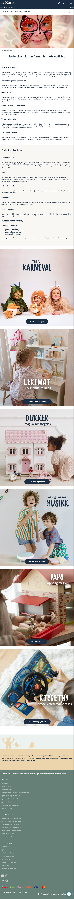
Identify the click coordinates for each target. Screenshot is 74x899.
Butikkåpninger (6, 789)
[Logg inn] (59, 3)
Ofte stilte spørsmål (8, 868)
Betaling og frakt (7, 853)
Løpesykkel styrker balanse (11, 818)
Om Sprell (4, 783)
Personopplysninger (8, 862)
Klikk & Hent (5, 865)
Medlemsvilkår (6, 859)
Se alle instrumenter (37, 562)
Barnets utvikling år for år (10, 837)
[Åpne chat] (69, 894)
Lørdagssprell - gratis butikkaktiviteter (15, 792)
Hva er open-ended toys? (10, 824)
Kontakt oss (5, 847)
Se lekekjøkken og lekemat (37, 402)
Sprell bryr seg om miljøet (10, 796)
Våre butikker (6, 786)
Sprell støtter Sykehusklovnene (12, 799)
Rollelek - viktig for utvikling (11, 827)
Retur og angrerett (8, 856)
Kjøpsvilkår (5, 850)
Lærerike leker (6, 50)
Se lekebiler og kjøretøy (37, 722)
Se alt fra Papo (37, 642)
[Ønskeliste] (63, 3)
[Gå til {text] (37, 287)
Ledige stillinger (7, 808)
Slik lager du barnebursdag (11, 830)
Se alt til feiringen (37, 322)
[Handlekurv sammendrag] (67, 3)
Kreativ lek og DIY (7, 833)
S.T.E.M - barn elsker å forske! (12, 821)
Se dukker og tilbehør (37, 482)
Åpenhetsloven (6, 802)
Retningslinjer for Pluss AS (10, 805)
